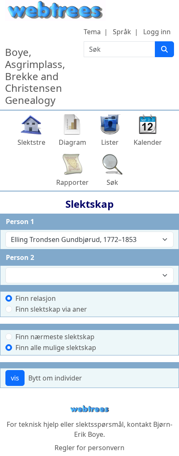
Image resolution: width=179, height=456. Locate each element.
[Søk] (164, 49)
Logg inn (157, 31)
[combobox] (89, 239)
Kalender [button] (148, 142)
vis (15, 378)
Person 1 (20, 221)
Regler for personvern (89, 447)
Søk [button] (112, 182)
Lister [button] (110, 142)
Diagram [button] (72, 142)
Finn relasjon (35, 298)
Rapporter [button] (72, 182)
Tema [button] (92, 31)
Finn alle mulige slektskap (55, 347)
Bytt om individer (55, 378)
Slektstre (31, 142)
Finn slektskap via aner (51, 309)
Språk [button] (122, 31)
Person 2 (20, 257)
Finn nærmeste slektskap (54, 336)
